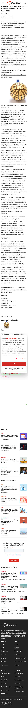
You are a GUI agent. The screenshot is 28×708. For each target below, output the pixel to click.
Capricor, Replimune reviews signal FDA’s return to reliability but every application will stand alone (9, 488)
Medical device (15, 373)
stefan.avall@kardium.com (8, 305)
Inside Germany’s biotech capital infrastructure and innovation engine (8, 600)
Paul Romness (4, 503)
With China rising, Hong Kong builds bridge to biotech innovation (8, 532)
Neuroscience (5, 518)
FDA (2, 433)
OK (14, 363)
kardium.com (12, 241)
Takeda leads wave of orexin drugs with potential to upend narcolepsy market (10, 521)
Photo (3, 330)
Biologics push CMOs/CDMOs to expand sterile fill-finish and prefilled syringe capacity (9, 588)
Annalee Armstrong (5, 535)
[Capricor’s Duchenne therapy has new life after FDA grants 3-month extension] (23, 436)
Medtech (5, 373)
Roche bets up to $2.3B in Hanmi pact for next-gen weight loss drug (9, 460)
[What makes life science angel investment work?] (23, 609)
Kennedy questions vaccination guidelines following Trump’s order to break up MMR (9, 471)
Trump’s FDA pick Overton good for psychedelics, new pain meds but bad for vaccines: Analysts (9, 510)
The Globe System (6, 216)
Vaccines (3, 468)
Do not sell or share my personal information (14, 368)
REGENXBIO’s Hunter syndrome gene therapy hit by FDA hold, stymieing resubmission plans (9, 447)
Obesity (3, 457)
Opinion (3, 496)
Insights (3, 571)
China (2, 528)
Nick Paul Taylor (4, 524)
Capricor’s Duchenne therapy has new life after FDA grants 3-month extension (9, 437)
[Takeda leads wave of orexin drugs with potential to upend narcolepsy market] (23, 520)
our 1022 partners (11, 338)
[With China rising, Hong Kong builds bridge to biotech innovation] (23, 531)
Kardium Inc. (9, 38)
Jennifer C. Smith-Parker (20, 579)
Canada (4, 376)
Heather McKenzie (5, 439)
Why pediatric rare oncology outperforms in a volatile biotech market (9, 500)
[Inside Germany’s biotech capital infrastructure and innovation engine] (23, 598)
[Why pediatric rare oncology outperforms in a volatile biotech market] (23, 499)
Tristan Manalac (4, 462)
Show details (19, 359)
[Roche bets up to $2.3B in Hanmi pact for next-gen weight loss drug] (23, 460)
